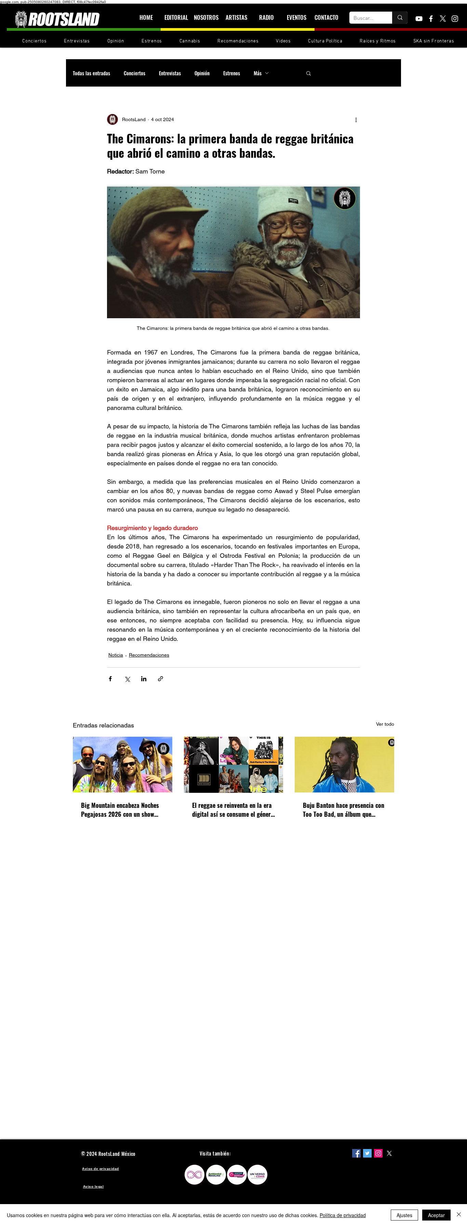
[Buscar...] (400, 18)
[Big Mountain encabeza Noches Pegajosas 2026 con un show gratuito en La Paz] (122, 764)
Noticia (115, 655)
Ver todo (385, 724)
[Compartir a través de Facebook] (110, 678)
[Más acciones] (356, 119)
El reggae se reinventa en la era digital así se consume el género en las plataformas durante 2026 (233, 809)
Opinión (202, 73)
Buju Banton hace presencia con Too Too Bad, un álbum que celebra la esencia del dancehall (343, 809)
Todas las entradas (91, 73)
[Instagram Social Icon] (378, 1153)
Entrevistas (170, 73)
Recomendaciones (149, 655)
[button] (308, 73)
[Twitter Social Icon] (367, 1153)
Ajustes (404, 1215)
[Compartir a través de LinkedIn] (144, 678)
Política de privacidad (343, 1215)
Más (258, 73)
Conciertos (134, 73)
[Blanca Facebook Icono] (431, 18)
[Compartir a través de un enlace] (160, 678)
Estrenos (231, 73)
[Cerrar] (459, 1215)
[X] (443, 18)
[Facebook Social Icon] (356, 1153)
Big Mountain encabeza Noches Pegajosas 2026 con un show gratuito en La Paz (120, 809)
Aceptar (436, 1215)
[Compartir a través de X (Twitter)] (127, 678)
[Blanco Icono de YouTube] (419, 18)
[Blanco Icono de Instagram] (455, 18)
